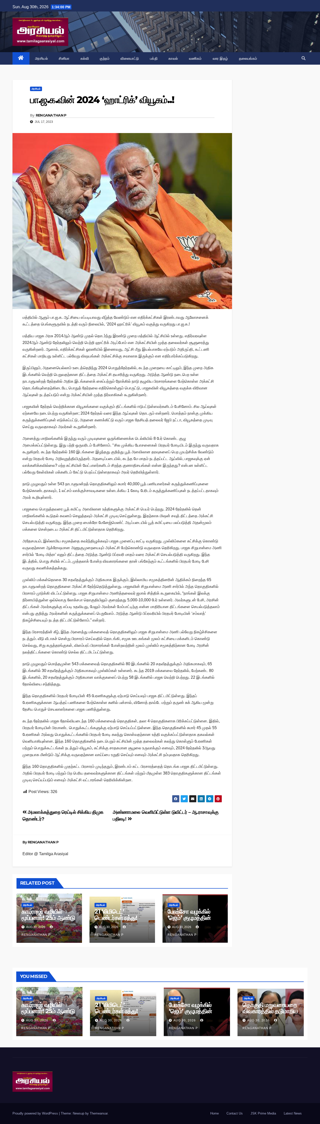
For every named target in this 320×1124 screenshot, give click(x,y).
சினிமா (64, 58)
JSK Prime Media (263, 1113)
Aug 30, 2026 (37, 1020)
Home (214, 1113)
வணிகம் (195, 58)
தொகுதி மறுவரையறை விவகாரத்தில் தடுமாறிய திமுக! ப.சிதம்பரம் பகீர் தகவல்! (270, 1014)
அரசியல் (41, 58)
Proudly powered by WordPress (35, 1113)
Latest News (293, 1113)
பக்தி (154, 58)
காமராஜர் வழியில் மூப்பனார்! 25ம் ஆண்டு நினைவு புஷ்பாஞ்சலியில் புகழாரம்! (49, 921)
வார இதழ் (220, 58)
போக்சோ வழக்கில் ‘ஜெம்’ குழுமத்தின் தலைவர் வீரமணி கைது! (189, 921)
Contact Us (234, 1113)
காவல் (173, 58)
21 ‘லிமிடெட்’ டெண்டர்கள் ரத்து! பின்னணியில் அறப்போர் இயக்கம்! (121, 921)
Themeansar (99, 1113)
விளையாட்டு (129, 58)
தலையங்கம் (248, 58)
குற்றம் (105, 58)
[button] (304, 58)
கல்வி (84, 58)
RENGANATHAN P (51, 115)
